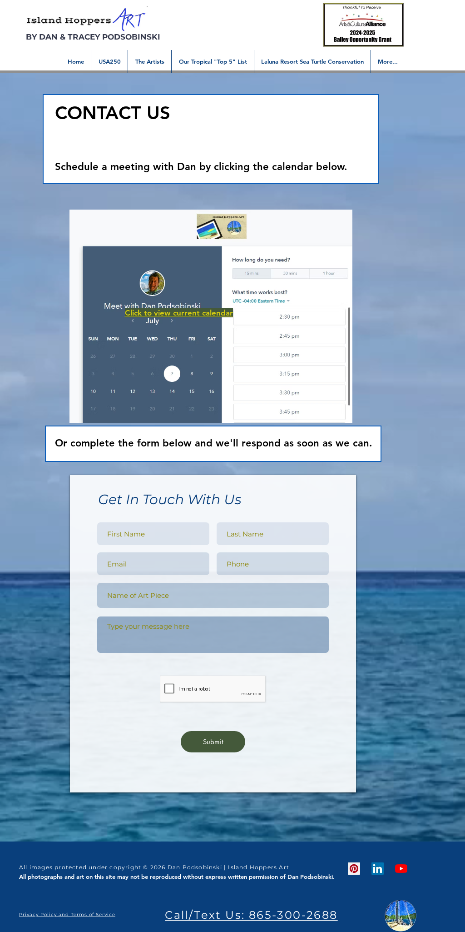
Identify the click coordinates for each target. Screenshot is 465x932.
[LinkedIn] (377, 868)
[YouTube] (401, 868)
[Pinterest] (354, 868)
